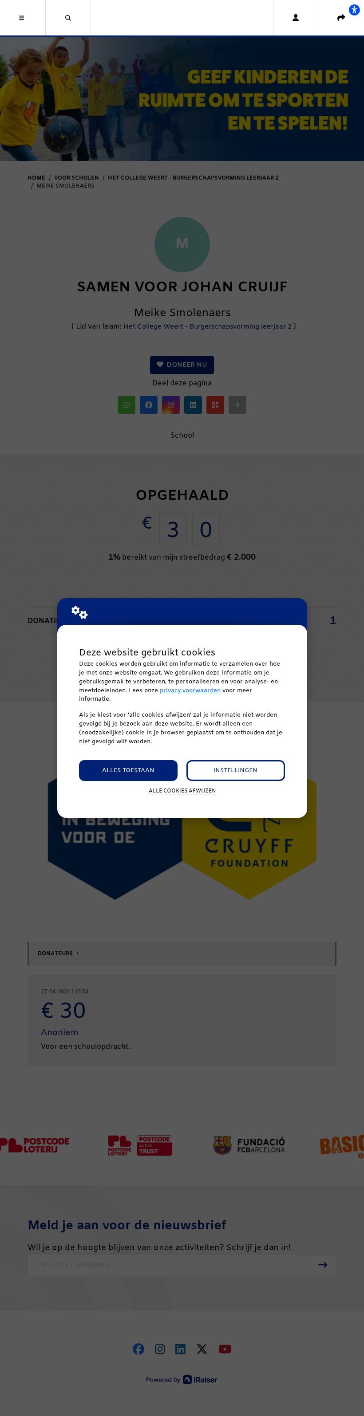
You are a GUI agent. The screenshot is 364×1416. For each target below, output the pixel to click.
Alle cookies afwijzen (182, 791)
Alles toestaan (128, 770)
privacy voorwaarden (190, 690)
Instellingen (235, 770)
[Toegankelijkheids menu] (354, 9)
